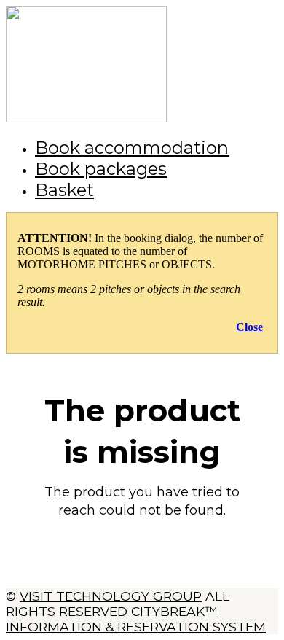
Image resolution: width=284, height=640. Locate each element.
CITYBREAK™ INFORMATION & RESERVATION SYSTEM (136, 619)
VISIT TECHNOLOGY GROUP (111, 596)
